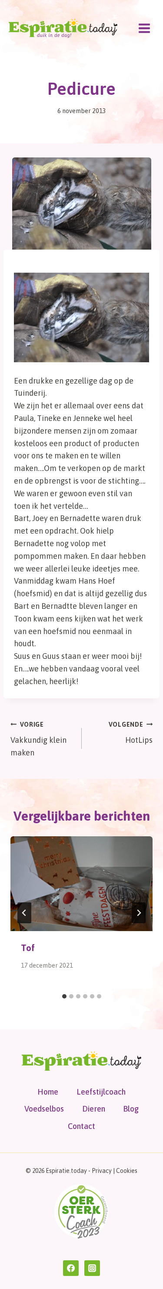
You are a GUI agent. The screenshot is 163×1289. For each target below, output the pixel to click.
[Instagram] (92, 1268)
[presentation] (81, 883)
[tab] (64, 996)
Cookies (126, 1170)
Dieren (93, 1108)
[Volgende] (139, 912)
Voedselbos (44, 1108)
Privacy (102, 1170)
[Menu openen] (144, 28)
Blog (131, 1108)
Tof (28, 948)
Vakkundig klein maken (38, 739)
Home (47, 1091)
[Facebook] (71, 1268)
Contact (81, 1126)
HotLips (131, 733)
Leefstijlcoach (101, 1091)
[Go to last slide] (24, 912)
